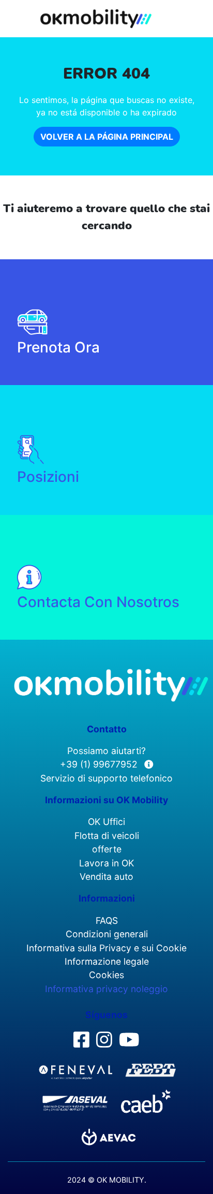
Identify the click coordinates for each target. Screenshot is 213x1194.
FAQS (107, 920)
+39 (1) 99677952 (100, 764)
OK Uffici (106, 821)
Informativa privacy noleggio (106, 988)
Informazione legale (107, 961)
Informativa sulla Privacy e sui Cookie (106, 947)
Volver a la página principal (106, 136)
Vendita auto (106, 876)
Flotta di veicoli (106, 835)
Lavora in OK (106, 863)
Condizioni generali (107, 933)
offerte (106, 849)
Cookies (106, 974)
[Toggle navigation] (198, 16)
